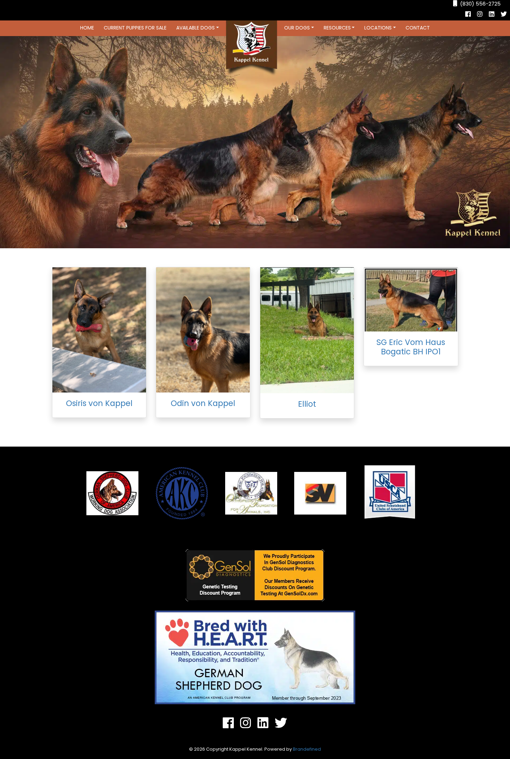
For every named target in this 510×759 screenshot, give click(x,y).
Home (87, 27)
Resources (337, 27)
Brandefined (307, 749)
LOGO (252, 48)
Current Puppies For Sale (135, 27)
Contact (418, 27)
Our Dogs (297, 27)
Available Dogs (195, 27)
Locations (378, 27)
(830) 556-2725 (480, 3)
